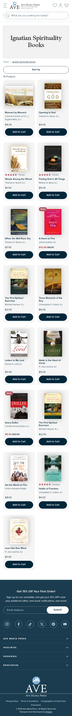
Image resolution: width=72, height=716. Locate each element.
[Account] (60, 6)
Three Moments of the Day (50, 299)
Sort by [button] (36, 69)
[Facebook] (18, 624)
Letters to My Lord (14, 360)
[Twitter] (42, 624)
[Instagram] (7, 624)
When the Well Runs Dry (18, 238)
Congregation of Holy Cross (53, 701)
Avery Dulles (11, 422)
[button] (5, 5)
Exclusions (36, 705)
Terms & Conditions (30, 701)
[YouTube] (65, 624)
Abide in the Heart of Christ (50, 362)
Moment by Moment (15, 112)
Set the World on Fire (16, 485)
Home (6, 62)
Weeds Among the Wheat (18, 179)
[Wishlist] (55, 6)
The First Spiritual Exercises (14, 299)
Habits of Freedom (48, 488)
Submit (58, 609)
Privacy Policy (12, 701)
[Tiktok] (30, 624)
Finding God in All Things (52, 179)
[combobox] (36, 15)
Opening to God (47, 112)
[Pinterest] (53, 624)
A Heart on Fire (47, 238)
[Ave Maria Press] (27, 5)
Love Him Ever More (15, 548)
